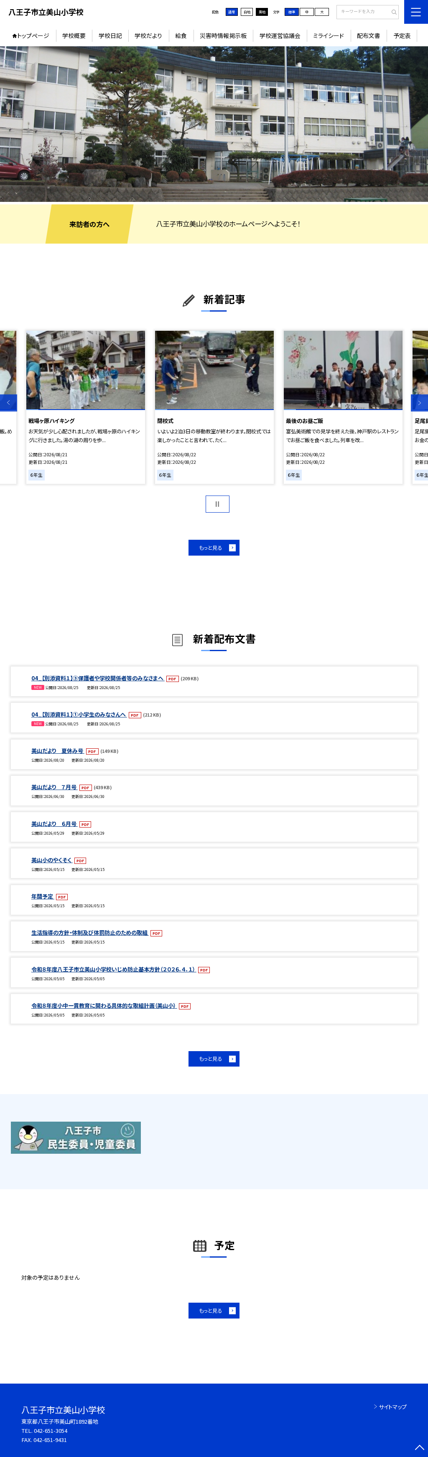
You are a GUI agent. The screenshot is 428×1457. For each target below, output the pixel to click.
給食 (181, 35)
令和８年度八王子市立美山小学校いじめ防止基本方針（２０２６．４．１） (113, 969)
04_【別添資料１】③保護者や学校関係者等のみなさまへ (98, 678)
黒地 (262, 11)
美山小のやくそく (52, 860)
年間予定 (42, 896)
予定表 (402, 35)
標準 (291, 11)
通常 (231, 11)
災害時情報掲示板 (223, 35)
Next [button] (419, 403)
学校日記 (110, 35)
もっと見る (210, 547)
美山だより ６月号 (54, 824)
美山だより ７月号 (54, 787)
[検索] (391, 12)
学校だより (148, 35)
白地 (247, 11)
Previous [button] (8, 403)
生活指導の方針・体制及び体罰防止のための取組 (90, 932)
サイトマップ (393, 1407)
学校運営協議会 (280, 35)
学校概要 (74, 35)
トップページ (33, 35)
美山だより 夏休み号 (57, 751)
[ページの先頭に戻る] (419, 1448)
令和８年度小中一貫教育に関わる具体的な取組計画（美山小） (104, 1005)
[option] (214, 124)
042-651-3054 (50, 1430)
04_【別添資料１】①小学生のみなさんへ (79, 714)
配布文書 (368, 35)
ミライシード (328, 35)
